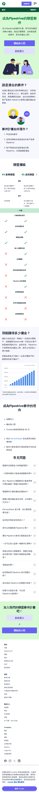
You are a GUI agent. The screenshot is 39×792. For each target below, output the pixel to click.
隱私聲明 (21, 782)
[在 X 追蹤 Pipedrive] (14, 761)
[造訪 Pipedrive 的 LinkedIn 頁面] (19, 761)
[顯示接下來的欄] (37, 174)
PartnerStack (16, 438)
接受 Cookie (19, 789)
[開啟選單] (35, 4)
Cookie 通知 (12, 782)
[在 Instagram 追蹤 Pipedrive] (10, 761)
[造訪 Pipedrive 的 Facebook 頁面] (5, 761)
